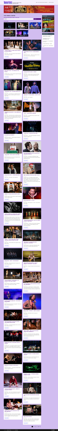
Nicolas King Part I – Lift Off (29, 200)
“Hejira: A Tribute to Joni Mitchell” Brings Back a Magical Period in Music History (13, 214)
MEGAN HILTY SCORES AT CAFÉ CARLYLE (11, 365)
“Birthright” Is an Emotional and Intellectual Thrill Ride (30, 242)
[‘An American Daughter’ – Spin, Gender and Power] (13, 105)
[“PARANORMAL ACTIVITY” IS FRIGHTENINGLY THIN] (32, 45)
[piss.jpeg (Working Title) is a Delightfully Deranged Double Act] (32, 146)
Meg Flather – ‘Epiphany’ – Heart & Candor (32, 310)
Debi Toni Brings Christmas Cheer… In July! (32, 175)
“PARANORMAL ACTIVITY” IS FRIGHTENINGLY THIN (31, 52)
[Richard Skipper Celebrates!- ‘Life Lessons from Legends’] (13, 294)
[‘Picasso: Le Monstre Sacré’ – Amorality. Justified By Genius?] (13, 380)
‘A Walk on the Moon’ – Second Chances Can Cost (31, 354)
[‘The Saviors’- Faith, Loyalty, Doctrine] (13, 148)
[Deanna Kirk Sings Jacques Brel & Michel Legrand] (13, 335)
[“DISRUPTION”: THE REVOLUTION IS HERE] (32, 126)
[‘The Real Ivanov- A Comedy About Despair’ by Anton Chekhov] (13, 44)
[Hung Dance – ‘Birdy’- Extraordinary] (13, 254)
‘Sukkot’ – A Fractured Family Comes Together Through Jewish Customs (12, 240)
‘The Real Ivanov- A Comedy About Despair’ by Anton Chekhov (13, 51)
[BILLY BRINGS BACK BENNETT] (13, 128)
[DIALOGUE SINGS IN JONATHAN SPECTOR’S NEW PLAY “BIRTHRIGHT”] (32, 277)
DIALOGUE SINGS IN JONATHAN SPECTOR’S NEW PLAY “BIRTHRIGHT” (32, 284)
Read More (6, 56)
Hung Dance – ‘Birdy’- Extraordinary (12, 260)
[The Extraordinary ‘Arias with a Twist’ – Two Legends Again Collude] (13, 315)
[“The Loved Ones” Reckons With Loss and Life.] (32, 388)
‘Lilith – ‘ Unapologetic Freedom (30, 113)
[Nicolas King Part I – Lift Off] (32, 193)
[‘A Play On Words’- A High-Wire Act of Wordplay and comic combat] (13, 274)
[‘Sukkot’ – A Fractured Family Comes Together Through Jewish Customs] (13, 232)
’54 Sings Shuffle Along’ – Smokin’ (30, 71)
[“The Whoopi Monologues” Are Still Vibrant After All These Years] (32, 213)
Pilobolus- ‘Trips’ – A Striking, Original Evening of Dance (31, 374)
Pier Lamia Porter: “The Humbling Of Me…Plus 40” (12, 71)
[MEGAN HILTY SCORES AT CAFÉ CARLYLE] (13, 358)
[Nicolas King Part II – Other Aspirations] (12, 168)
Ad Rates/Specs (51, 2)
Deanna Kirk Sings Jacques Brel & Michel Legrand (12, 343)
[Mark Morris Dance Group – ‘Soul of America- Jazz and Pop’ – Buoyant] (32, 256)
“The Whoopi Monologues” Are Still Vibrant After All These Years (32, 221)
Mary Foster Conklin (28, 416)
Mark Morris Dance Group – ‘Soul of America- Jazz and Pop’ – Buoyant (30, 263)
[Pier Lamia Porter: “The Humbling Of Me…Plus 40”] (13, 64)
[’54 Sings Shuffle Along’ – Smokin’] (32, 66)
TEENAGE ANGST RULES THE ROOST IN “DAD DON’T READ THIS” (12, 411)
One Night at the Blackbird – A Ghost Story (32, 94)
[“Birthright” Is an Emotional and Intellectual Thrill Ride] (32, 235)
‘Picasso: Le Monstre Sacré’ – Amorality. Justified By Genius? (12, 389)
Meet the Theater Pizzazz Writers (41, 2)
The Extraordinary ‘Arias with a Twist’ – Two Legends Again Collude (12, 322)
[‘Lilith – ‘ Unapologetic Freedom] (32, 107)
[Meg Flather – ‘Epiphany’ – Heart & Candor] (32, 302)
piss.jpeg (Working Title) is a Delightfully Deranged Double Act (32, 154)
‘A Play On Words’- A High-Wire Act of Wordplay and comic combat (12, 281)
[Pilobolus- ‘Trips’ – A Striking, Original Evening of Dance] (32, 368)
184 (38, 426)
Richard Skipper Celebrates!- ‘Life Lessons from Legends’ (12, 301)
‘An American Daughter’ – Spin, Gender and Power (13, 112)
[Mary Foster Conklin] (32, 410)
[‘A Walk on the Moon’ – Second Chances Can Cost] (32, 347)
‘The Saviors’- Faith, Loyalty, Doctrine (12, 154)
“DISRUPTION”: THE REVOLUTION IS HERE (30, 133)
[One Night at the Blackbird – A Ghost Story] (32, 87)
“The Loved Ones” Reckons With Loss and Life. (31, 395)
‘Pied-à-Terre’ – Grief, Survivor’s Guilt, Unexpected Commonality (31, 331)
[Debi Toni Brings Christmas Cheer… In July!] (32, 168)
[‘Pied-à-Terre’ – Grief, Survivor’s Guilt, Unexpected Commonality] (32, 324)
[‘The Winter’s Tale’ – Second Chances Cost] (13, 84)
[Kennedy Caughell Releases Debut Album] (13, 187)
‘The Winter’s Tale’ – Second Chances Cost (13, 91)
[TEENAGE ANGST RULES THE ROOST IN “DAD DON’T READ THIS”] (13, 404)
